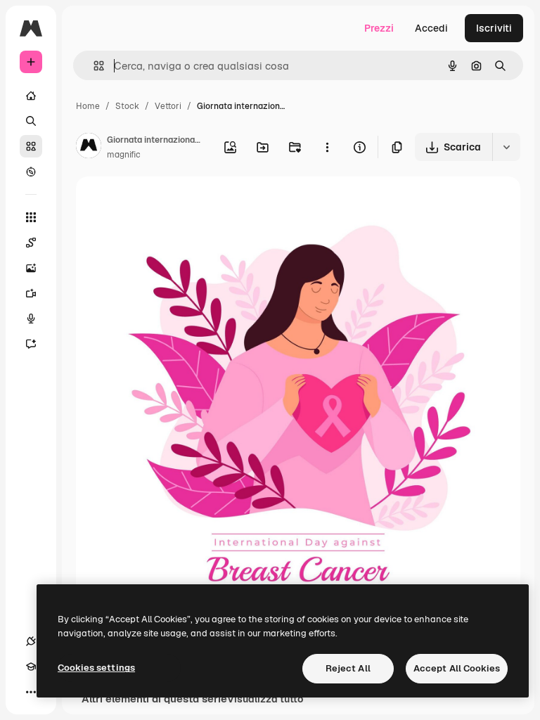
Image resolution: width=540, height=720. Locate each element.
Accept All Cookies (456, 668)
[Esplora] (31, 171)
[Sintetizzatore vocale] (31, 318)
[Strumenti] (31, 217)
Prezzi (379, 28)
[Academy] (31, 666)
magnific (124, 154)
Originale (168, 203)
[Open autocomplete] (93, 65)
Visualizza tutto (265, 699)
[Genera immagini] (31, 268)
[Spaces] (31, 242)
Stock (127, 106)
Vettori (168, 106)
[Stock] (31, 146)
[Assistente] (31, 344)
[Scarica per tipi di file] (506, 147)
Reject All (348, 668)
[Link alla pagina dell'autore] (88, 147)
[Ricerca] (31, 121)
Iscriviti (494, 28)
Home (88, 106)
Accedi (431, 28)
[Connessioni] (31, 641)
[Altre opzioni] (327, 147)
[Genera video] (31, 293)
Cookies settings (96, 668)
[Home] (31, 95)
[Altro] (31, 692)
